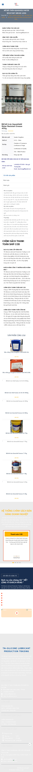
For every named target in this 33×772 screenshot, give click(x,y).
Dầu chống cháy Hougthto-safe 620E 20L (16, 352)
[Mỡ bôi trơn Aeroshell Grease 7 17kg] (16, 446)
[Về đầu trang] (30, 764)
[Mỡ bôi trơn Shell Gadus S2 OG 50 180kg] (16, 386)
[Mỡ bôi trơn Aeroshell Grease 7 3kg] (16, 467)
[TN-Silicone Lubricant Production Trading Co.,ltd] (16, 4)
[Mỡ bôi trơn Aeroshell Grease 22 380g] (16, 406)
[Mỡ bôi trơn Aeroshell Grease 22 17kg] (16, 426)
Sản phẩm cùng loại (16, 335)
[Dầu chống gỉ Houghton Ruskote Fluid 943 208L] (16, 365)
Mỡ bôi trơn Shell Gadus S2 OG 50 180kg (16, 392)
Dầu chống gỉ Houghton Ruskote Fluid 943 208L (16, 372)
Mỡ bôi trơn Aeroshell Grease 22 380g (16, 413)
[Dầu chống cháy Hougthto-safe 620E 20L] (16, 345)
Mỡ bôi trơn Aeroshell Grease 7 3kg (16, 473)
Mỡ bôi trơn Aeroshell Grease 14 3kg (16, 494)
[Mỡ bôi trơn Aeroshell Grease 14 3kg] (16, 487)
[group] (16, 99)
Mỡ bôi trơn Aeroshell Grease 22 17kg (16, 433)
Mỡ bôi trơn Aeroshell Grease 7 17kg (16, 453)
